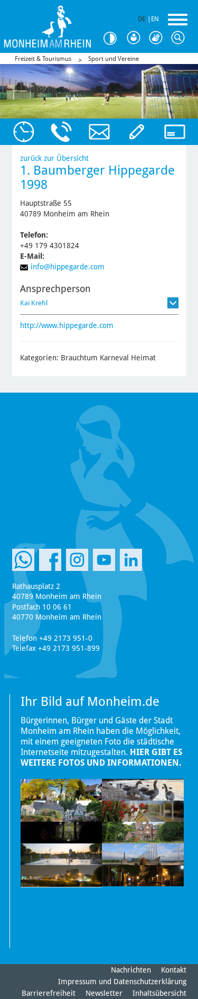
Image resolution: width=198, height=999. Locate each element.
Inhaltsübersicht (159, 993)
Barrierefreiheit (49, 993)
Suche (180, 38)
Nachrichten (131, 970)
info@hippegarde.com (68, 266)
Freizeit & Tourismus (43, 58)
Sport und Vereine (113, 58)
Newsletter (104, 993)
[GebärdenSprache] (158, 38)
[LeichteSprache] (136, 38)
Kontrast (113, 38)
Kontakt (173, 970)
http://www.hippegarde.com (67, 325)
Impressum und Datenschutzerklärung (122, 981)
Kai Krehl (34, 303)
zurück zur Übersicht (54, 158)
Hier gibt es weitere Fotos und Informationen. (101, 757)
